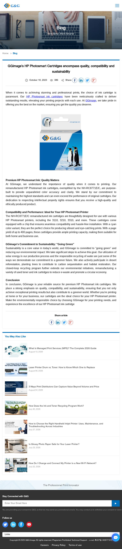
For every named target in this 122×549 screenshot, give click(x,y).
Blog (15, 53)
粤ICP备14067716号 (103, 540)
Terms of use (75, 545)
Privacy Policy (58, 545)
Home (5, 53)
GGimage (90, 100)
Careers (45, 545)
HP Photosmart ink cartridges (44, 96)
